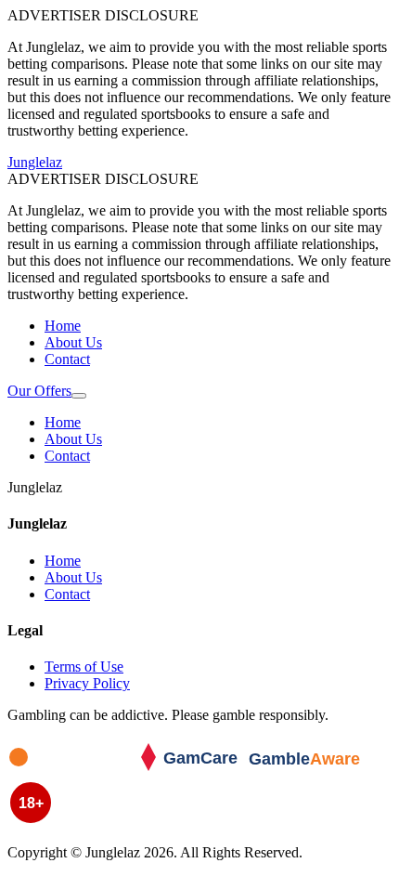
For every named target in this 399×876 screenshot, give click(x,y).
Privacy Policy (87, 683)
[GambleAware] (314, 770)
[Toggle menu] (78, 396)
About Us (73, 342)
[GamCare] (193, 770)
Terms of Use (84, 666)
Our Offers (39, 391)
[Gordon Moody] (72, 770)
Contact (67, 359)
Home (63, 325)
